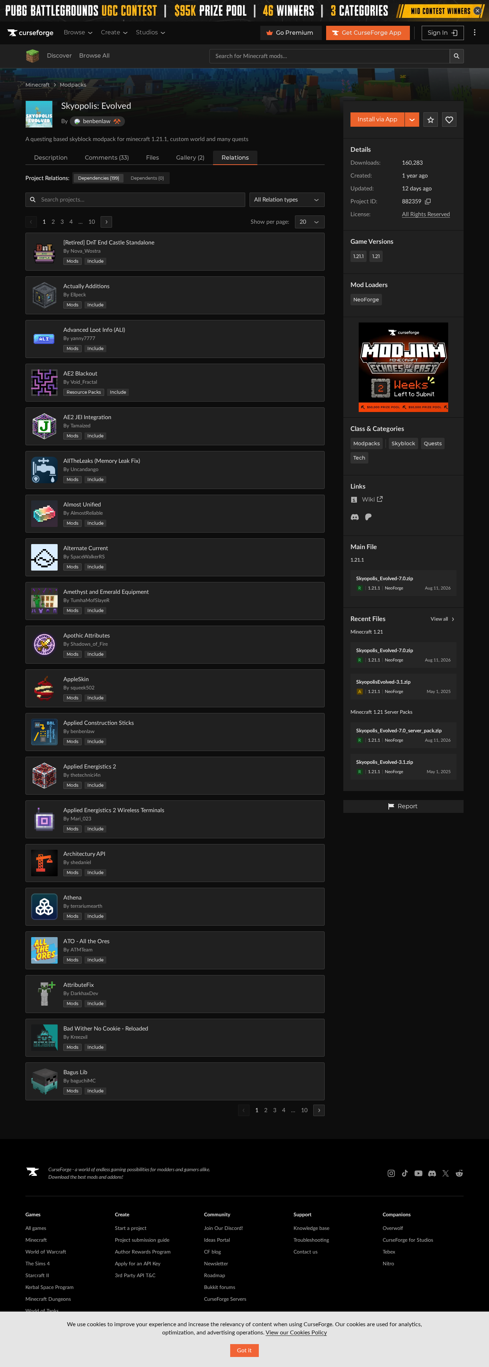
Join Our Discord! (223, 1228)
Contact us (306, 1252)
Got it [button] (244, 1350)
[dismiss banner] (477, 10)
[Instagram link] (391, 1173)
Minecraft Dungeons (48, 1299)
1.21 (376, 256)
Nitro (388, 1263)
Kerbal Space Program (49, 1287)
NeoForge (366, 299)
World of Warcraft (45, 1252)
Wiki (368, 499)
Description (51, 157)
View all (439, 619)
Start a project (130, 1228)
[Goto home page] (31, 33)
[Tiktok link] (405, 1173)
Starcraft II (37, 1275)
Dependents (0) (147, 178)
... (80, 222)
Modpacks (73, 85)
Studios (147, 32)
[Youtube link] (418, 1173)
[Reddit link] (459, 1173)
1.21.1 (358, 256)
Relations (235, 157)
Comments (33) (107, 157)
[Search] (457, 56)
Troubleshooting (311, 1240)
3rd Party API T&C (135, 1275)
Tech (359, 458)
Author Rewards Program (143, 1252)
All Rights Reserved (426, 214)
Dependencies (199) (98, 178)
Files (152, 157)
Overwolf (393, 1228)
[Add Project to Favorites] (430, 119)
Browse (74, 32)
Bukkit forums (219, 1287)
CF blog (212, 1252)
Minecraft (37, 85)
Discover (59, 55)
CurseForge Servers (225, 1299)
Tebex (389, 1252)
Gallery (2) (190, 157)
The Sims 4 (37, 1263)
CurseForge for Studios (408, 1240)
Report (408, 806)
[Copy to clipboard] (427, 201)
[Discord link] (432, 1173)
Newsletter (216, 1263)
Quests (433, 443)
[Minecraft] (32, 56)
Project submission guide (142, 1240)
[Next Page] (106, 222)
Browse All (94, 55)
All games (35, 1228)
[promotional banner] (244, 10)
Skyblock (403, 443)
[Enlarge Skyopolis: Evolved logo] (39, 114)
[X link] (445, 1173)
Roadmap (214, 1275)
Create (110, 32)
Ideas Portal (217, 1240)
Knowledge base (311, 1228)
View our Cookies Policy (296, 1333)
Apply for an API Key (137, 1263)
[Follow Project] (449, 119)
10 (91, 222)
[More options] (475, 33)
